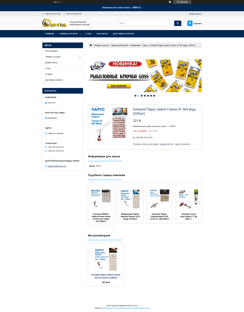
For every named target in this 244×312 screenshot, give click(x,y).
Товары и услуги (68, 34)
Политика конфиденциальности (137, 308)
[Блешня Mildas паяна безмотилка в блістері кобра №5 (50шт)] (101, 197)
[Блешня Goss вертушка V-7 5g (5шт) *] (188, 197)
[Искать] (177, 23)
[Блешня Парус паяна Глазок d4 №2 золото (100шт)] (105, 257)
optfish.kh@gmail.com (57, 166)
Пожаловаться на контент (112, 308)
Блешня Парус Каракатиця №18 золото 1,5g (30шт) (159, 216)
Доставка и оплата (123, 34)
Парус (145, 45)
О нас (88, 34)
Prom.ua (134, 306)
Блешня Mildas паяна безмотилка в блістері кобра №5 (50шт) (101, 217)
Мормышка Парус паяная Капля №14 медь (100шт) (130, 216)
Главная (49, 34)
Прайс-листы (51, 62)
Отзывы (49, 74)
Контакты (102, 34)
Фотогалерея (51, 51)
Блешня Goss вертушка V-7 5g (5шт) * (189, 216)
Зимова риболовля (119, 45)
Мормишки (135, 45)
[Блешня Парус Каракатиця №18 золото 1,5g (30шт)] (159, 197)
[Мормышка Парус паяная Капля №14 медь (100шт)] (130, 197)
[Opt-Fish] (54, 26)
